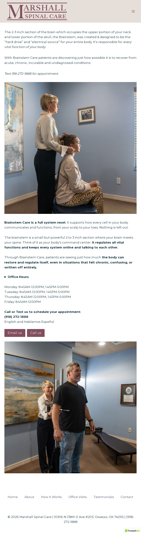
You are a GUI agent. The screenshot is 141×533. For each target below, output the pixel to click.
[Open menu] (133, 11)
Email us (15, 333)
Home (13, 497)
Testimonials (103, 497)
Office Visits (77, 497)
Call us (35, 333)
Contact (127, 497)
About (29, 497)
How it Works (51, 497)
